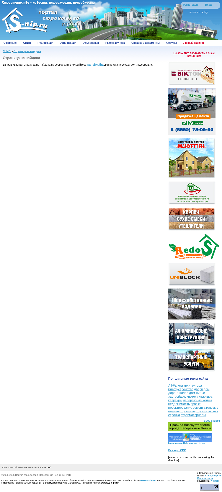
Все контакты (205, 478)
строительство (207, 411)
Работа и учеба (115, 42)
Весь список (212, 420)
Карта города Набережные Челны (186, 443)
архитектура (192, 385)
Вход (208, 4)
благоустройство (180, 389)
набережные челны (197, 400)
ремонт (198, 407)
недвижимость (179, 404)
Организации (68, 42)
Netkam (215, 480)
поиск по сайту (198, 12)
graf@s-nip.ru (213, 475)
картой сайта (95, 64)
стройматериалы (193, 415)
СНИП (27, 42)
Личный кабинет (193, 42)
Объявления (91, 42)
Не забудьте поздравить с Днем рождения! (194, 55)
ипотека (192, 396)
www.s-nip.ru (148, 480)
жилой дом (187, 393)
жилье (200, 393)
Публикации (45, 42)
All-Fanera (175, 385)
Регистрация (191, 4)
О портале (10, 42)
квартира (205, 396)
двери (198, 389)
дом (206, 389)
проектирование (180, 407)
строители (187, 411)
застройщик (177, 396)
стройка (174, 415)
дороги (173, 393)
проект (196, 404)
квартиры (175, 400)
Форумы (171, 42)
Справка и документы (145, 42)
